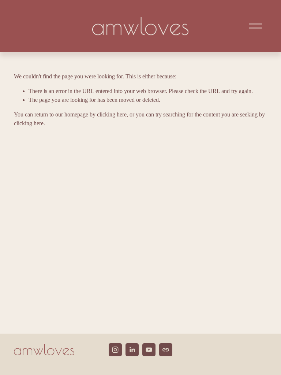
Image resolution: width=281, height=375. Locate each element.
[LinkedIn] (132, 349)
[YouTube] (149, 349)
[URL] (165, 349)
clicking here (112, 114)
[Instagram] (115, 349)
